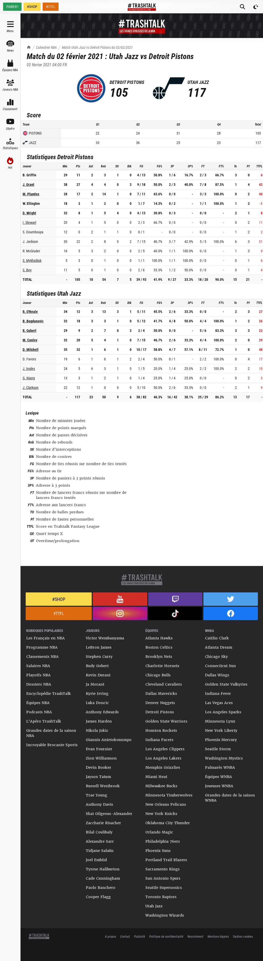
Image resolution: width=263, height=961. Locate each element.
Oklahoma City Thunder (167, 823)
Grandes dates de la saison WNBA (230, 798)
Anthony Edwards (102, 712)
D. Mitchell (31, 349)
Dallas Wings (217, 675)
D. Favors (29, 359)
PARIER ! (12, 6)
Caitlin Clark (217, 638)
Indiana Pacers (159, 739)
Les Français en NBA (45, 638)
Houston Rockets (161, 730)
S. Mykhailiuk (32, 260)
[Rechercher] (242, 7)
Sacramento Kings (162, 869)
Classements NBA (42, 656)
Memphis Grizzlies (162, 767)
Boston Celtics (158, 647)
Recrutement (195, 936)
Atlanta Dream (218, 647)
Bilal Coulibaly (99, 832)
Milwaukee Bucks (161, 786)
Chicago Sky (216, 656)
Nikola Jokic (97, 730)
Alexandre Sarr (100, 841)
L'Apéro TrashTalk (43, 721)
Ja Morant (95, 684)
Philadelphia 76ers (162, 841)
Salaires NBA (38, 666)
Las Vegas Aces (219, 702)
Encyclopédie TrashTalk (48, 693)
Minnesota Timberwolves (168, 795)
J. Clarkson (31, 387)
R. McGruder (31, 250)
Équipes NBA (38, 702)
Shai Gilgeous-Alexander (109, 813)
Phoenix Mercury (221, 739)
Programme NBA (42, 647)
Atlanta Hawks (159, 638)
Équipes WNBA (218, 776)
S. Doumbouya (33, 231)
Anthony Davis (99, 804)
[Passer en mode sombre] (256, 7)
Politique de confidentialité (166, 936)
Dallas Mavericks (161, 693)
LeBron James (98, 647)
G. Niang (29, 378)
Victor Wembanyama (105, 638)
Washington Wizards (164, 915)
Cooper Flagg (98, 897)
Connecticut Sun (220, 666)
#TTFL (50, 6)
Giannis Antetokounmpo (109, 739)
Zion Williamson (101, 758)
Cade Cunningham (103, 878)
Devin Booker (98, 767)
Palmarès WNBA (220, 767)
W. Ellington (31, 203)
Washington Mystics (224, 758)
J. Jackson (30, 241)
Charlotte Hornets (162, 666)
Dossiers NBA (38, 684)
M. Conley (30, 340)
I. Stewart (29, 222)
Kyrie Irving (97, 693)
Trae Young (96, 795)
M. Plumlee (31, 193)
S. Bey (27, 269)
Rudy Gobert (97, 666)
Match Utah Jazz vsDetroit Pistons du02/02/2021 (97, 47)
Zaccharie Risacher (103, 823)
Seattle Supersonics (163, 887)
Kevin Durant (98, 675)
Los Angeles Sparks (223, 712)
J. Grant (28, 184)
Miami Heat (156, 776)
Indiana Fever (218, 693)
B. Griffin (29, 174)
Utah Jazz (154, 906)
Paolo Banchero (100, 887)
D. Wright (29, 212)
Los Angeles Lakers (163, 758)
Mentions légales (218, 936)
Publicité (139, 936)
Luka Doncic (97, 702)
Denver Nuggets (160, 702)
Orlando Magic (159, 832)
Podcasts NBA (39, 712)
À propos (110, 936)
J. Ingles (29, 368)
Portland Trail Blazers (166, 860)
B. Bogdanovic (33, 321)
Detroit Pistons (159, 712)
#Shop (58, 599)
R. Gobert (29, 330)
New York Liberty (221, 730)
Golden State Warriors (166, 721)
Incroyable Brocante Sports (52, 745)
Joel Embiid (96, 860)
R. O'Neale (30, 311)
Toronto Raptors (160, 897)
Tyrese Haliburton (102, 869)
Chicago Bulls (158, 675)
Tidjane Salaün (100, 850)
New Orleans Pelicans (165, 804)
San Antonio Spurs (162, 878)
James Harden (99, 721)
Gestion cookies (243, 936)
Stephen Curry (99, 656)
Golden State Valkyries (226, 684)
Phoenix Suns (158, 850)
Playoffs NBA (38, 675)
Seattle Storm (218, 749)
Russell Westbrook (103, 786)
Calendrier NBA (46, 47)
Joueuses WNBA (219, 786)
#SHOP (32, 6)
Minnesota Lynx (220, 721)
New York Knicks (161, 813)
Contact (125, 936)
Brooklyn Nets (158, 656)
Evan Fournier (99, 749)
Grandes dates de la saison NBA (51, 733)
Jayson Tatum (98, 776)
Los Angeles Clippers (164, 749)
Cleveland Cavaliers (163, 684)
